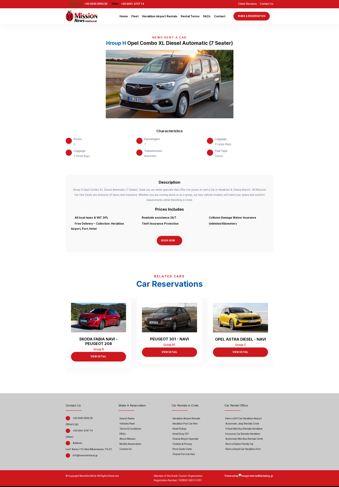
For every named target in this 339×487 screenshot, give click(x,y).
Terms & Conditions (130, 428)
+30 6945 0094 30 (95, 3)
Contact (219, 16)
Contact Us (266, 3)
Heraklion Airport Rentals (159, 16)
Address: (78, 443)
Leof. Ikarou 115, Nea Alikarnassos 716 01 (89, 449)
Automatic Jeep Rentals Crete (242, 423)
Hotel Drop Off (181, 433)
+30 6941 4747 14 (132, 3)
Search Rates (127, 418)
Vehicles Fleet (127, 423)
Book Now (168, 240)
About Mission (127, 438)
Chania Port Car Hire (184, 454)
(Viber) (69, 436)
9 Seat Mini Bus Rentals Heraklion (244, 428)
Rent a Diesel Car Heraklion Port (243, 449)
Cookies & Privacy (182, 444)
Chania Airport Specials (185, 438)
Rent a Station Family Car (239, 444)
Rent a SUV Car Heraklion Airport (243, 418)
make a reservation (251, 16)
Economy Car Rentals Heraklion (242, 433)
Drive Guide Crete (182, 449)
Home (124, 16)
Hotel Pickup (179, 428)
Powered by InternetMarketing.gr (249, 475)
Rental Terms (190, 16)
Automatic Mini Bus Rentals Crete (244, 438)
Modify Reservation (130, 444)
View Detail (98, 356)
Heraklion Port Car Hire (185, 423)
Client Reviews (247, 3)
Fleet (135, 16)
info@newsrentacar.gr (85, 455)
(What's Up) (72, 424)
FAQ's (206, 16)
